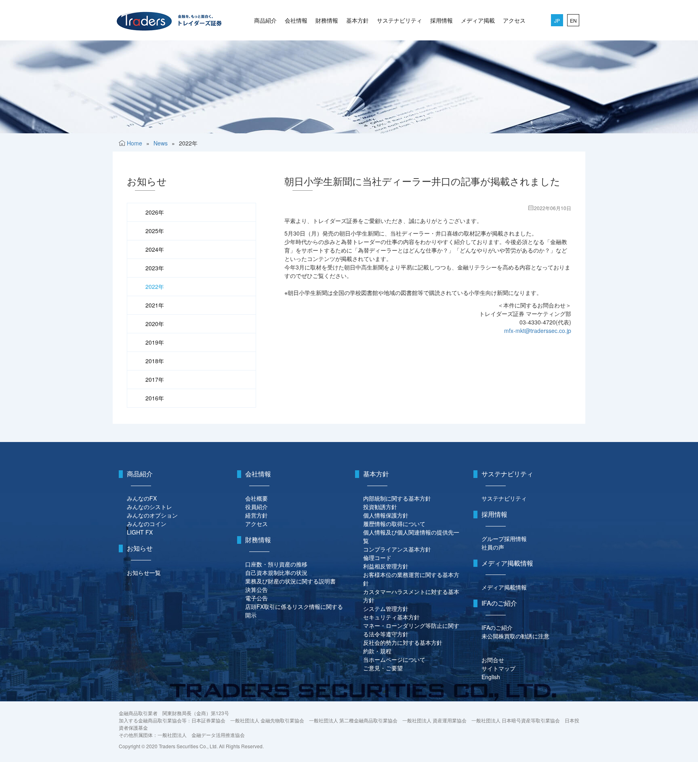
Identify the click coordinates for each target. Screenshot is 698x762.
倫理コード (377, 558)
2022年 (154, 286)
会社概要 (256, 498)
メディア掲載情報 (504, 587)
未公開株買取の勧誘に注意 (515, 636)
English (490, 677)
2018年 (154, 361)
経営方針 (256, 515)
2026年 (154, 212)
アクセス (514, 20)
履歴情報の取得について (394, 524)
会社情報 (296, 20)
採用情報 (441, 20)
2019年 (154, 342)
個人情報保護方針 (385, 515)
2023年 (154, 268)
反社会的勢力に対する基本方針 (402, 642)
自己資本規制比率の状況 (276, 572)
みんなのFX (142, 498)
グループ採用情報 (504, 539)
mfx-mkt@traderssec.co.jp (537, 330)
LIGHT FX (140, 532)
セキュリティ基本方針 (391, 617)
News (160, 143)
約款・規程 (377, 651)
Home (134, 143)
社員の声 (492, 547)
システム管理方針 (385, 608)
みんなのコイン (146, 524)
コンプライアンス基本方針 (397, 549)
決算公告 (256, 589)
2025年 (154, 231)
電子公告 (256, 598)
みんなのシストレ (149, 507)
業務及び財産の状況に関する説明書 (290, 581)
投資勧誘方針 (380, 507)
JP (557, 20)
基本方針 (357, 20)
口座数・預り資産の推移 (276, 564)
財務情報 (326, 20)
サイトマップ (498, 668)
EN (573, 20)
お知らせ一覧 (144, 572)
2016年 (154, 398)
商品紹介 (265, 20)
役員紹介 (256, 507)
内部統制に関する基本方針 (397, 498)
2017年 (154, 379)
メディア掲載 (478, 20)
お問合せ (492, 660)
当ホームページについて (394, 659)
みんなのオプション (152, 515)
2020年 (154, 324)
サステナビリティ (399, 20)
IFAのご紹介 (497, 627)
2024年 (154, 249)
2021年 (154, 305)
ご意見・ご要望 (383, 668)
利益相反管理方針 (385, 566)
